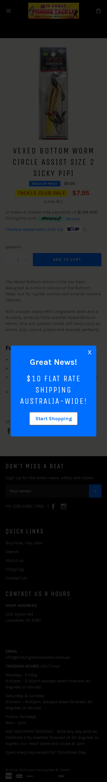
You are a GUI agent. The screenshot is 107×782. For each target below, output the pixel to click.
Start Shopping (53, 419)
